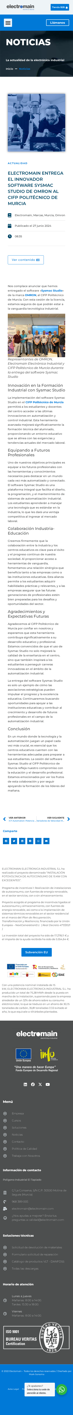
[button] (8, 23)
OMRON (30, 295)
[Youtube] (47, 1084)
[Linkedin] (25, 1084)
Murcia (49, 215)
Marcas (38, 215)
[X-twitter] (40, 1084)
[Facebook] (33, 1084)
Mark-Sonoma (36, 1374)
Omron (60, 215)
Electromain (23, 215)
